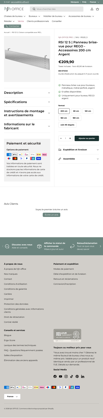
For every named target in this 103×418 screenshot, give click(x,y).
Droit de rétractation (14, 317)
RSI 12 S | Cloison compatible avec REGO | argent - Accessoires (27, 32)
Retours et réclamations (66, 279)
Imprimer (9, 299)
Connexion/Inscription (65, 284)
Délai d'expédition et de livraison (70, 274)
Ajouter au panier (87, 138)
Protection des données (16, 304)
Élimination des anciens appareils (21, 360)
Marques (75, 2)
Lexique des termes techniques (20, 345)
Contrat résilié (11, 322)
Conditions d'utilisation (15, 284)
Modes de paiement (64, 269)
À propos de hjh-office (15, 269)
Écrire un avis (51, 215)
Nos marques (10, 274)
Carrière (8, 294)
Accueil (7, 32)
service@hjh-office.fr (20, 2)
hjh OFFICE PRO (65, 37)
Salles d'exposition (13, 355)
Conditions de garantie (15, 289)
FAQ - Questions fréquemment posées (23, 350)
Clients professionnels (38, 21)
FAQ (84, 2)
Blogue (7, 335)
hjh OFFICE (14, 408)
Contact (8, 279)
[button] (97, 9)
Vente (21, 21)
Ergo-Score (9, 340)
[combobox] (56, 9)
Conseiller (57, 21)
